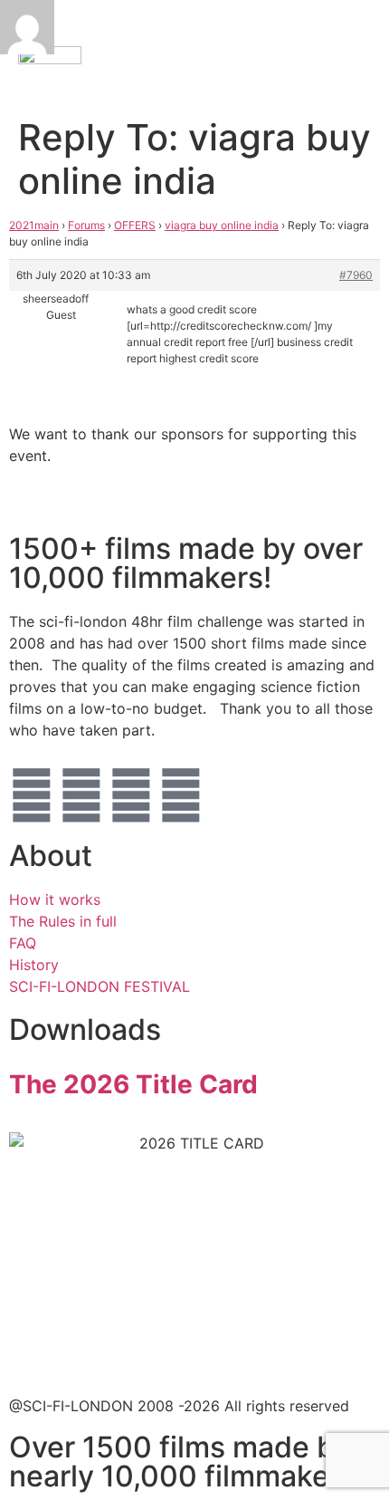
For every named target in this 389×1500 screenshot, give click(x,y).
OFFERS (135, 225)
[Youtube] (181, 795)
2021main (34, 225)
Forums (86, 225)
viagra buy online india (222, 225)
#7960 (356, 275)
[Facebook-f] (81, 795)
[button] (308, 55)
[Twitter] (31, 795)
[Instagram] (131, 795)
